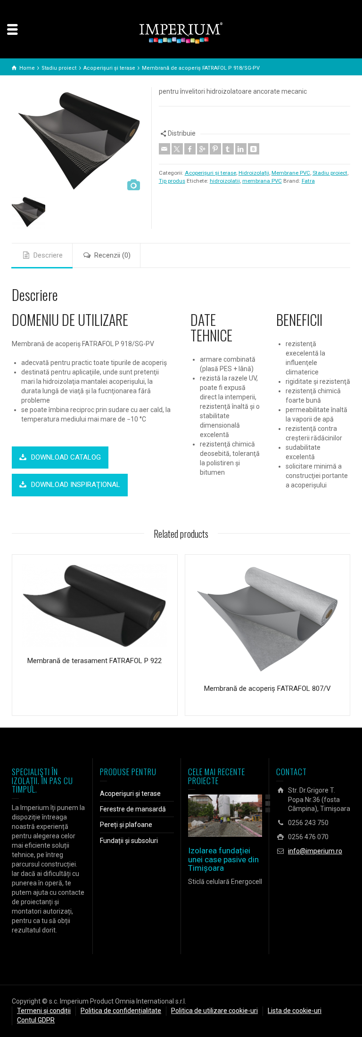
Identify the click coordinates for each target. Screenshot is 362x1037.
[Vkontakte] (253, 148)
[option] (78, 141)
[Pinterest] (215, 148)
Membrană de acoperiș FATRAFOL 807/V (267, 688)
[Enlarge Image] (212, 816)
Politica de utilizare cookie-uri (214, 1010)
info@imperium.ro (315, 851)
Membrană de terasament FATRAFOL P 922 (94, 660)
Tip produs (172, 181)
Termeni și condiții (44, 1010)
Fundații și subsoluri (129, 840)
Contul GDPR (36, 1020)
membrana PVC (262, 181)
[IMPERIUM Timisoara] (181, 32)
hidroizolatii (225, 181)
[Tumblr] (228, 148)
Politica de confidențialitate (121, 1010)
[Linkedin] (241, 148)
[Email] (164, 148)
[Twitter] (177, 148)
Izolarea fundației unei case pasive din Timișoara (223, 859)
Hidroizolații (254, 173)
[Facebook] (190, 148)
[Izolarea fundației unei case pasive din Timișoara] (238, 816)
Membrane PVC (291, 173)
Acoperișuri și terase (210, 173)
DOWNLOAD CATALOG (66, 457)
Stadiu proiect (330, 173)
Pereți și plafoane (126, 824)
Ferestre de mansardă (133, 809)
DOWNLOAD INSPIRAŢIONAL (75, 484)
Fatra (308, 181)
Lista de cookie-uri (294, 1010)
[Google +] (202, 148)
